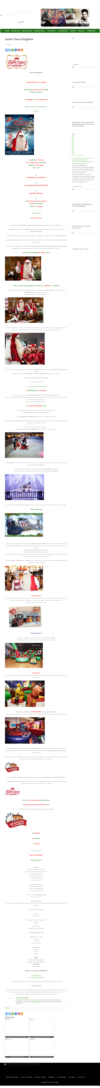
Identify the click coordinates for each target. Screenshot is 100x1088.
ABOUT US (81, 30)
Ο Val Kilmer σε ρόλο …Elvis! (80, 249)
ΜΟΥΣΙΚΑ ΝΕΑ (16, 30)
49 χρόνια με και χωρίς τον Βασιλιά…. (83, 102)
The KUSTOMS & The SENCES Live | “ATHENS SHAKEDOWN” (82, 205)
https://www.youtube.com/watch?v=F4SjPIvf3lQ (38, 386)
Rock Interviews (62, 1077)
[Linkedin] (15, 50)
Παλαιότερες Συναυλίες (12, 1077)
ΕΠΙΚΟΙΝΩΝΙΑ (91, 30)
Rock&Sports (51, 1077)
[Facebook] (48, 3)
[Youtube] (6, 1008)
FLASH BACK (51, 30)
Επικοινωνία (81, 1077)
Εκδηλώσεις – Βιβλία (40, 1077)
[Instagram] (18, 50)
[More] (21, 50)
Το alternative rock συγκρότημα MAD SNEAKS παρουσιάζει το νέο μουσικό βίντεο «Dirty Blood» (83, 124)
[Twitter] (52, 3)
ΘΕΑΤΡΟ (73, 30)
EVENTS (9, 44)
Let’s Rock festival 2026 (78, 82)
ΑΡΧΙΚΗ (7, 30)
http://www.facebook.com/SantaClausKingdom (36, 977)
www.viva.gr (36, 922)
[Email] (12, 50)
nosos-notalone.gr (79, 155)
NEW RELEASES (27, 30)
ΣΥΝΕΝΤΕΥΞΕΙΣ (63, 30)
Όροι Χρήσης (71, 1077)
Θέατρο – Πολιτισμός (26, 1077)
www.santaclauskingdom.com (36, 975)
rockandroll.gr (36, 1001)
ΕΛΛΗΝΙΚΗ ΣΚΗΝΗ (39, 30)
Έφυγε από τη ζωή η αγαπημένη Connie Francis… (81, 227)
